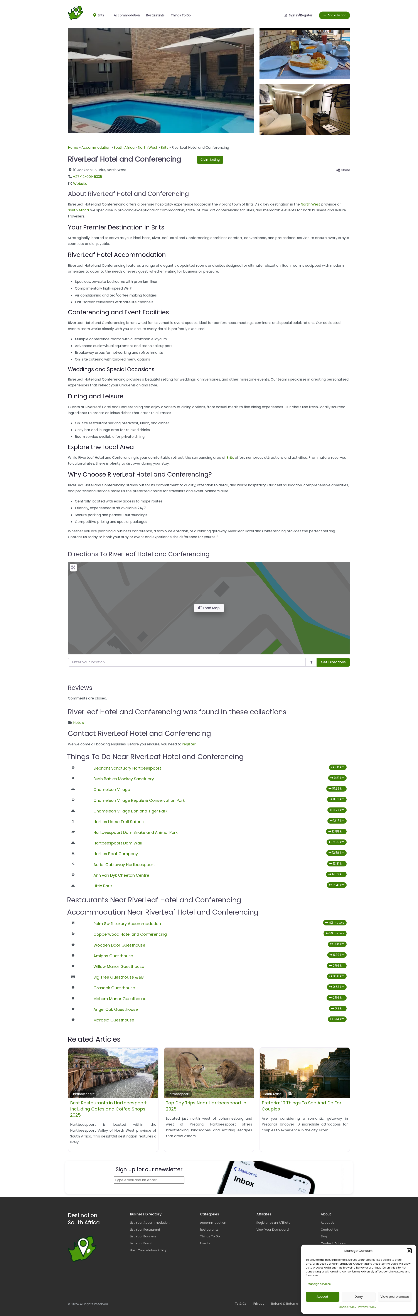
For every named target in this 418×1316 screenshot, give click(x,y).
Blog (324, 1236)
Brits (100, 15)
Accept (323, 1296)
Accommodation (127, 15)
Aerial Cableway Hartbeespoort (124, 864)
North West (147, 147)
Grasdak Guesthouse (114, 988)
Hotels (78, 722)
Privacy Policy (367, 1307)
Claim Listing (210, 159)
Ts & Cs (240, 1303)
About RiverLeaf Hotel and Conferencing (128, 194)
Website (80, 183)
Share (345, 170)
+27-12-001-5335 (87, 176)
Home (73, 147)
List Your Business (143, 1236)
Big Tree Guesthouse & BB (118, 977)
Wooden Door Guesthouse (119, 945)
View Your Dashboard (272, 1229)
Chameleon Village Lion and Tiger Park (130, 811)
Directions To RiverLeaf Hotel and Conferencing (139, 554)
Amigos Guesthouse (113, 956)
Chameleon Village (111, 789)
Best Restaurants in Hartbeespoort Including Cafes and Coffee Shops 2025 (108, 1109)
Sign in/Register (300, 15)
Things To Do (181, 15)
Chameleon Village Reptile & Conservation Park (139, 800)
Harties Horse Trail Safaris (118, 821)
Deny (359, 1296)
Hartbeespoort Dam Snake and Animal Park (135, 832)
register (189, 744)
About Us (327, 1222)
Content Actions (333, 1243)
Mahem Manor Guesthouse (119, 998)
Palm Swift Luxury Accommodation (127, 923)
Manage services (319, 1284)
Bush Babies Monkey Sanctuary (123, 779)
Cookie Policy (347, 1307)
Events (205, 1243)
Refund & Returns (284, 1303)
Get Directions (333, 662)
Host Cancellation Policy (148, 1250)
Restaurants (155, 15)
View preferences (394, 1296)
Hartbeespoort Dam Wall (117, 843)
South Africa (124, 147)
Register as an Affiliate (273, 1222)
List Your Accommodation (150, 1222)
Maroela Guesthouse (113, 1020)
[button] (409, 1251)
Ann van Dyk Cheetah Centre (121, 875)
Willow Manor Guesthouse (118, 966)
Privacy (258, 1303)
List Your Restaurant (145, 1229)
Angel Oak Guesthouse (115, 1009)
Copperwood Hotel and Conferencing (130, 934)
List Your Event (141, 1243)
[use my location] (311, 662)
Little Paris (103, 886)
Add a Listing (336, 15)
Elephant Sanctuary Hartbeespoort (127, 768)
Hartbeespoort (83, 1094)
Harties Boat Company (115, 853)
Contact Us (329, 1229)
